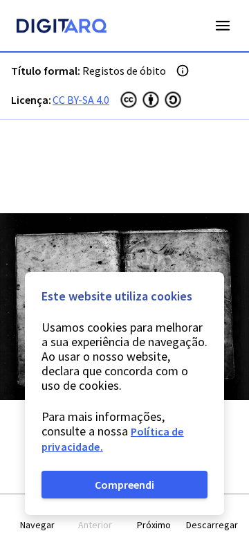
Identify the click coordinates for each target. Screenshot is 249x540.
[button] (37, 517)
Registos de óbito (124, 71)
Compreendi (124, 485)
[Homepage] (62, 28)
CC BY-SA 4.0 (81, 100)
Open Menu (223, 25)
